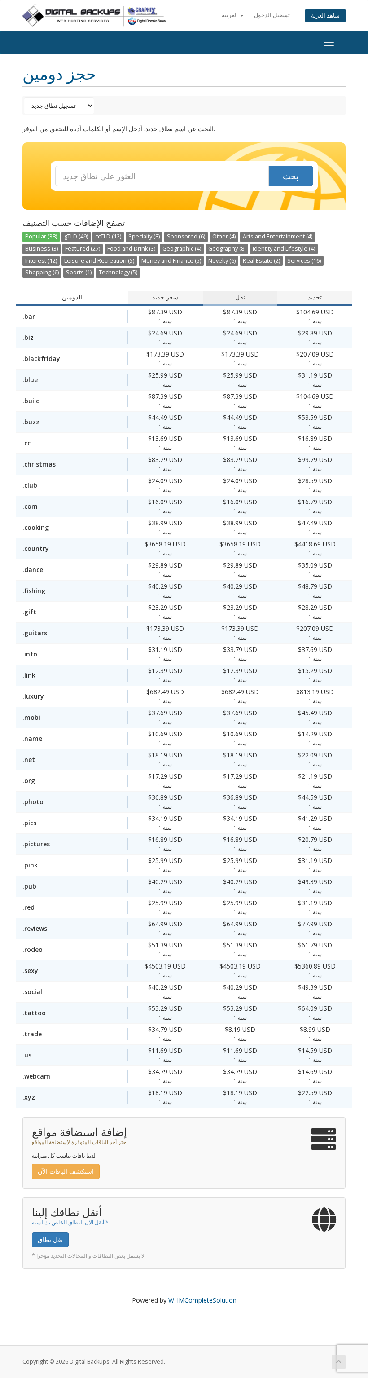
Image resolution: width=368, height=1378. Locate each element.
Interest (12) (41, 260)
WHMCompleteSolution (202, 1300)
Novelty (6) (222, 260)
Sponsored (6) (186, 236)
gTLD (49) (76, 236)
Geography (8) (226, 248)
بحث (290, 176)
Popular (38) (41, 236)
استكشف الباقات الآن (66, 1171)
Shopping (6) (42, 272)
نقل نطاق (50, 1239)
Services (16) (304, 260)
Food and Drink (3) (131, 248)
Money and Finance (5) (171, 260)
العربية (230, 15)
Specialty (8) (144, 236)
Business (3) (41, 248)
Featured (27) (82, 248)
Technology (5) (118, 272)
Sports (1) (79, 272)
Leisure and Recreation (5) (99, 260)
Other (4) (224, 236)
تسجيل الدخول (272, 15)
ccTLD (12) (108, 236)
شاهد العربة (325, 15)
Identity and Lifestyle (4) (284, 248)
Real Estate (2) (261, 260)
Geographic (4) (181, 248)
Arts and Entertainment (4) (277, 236)
